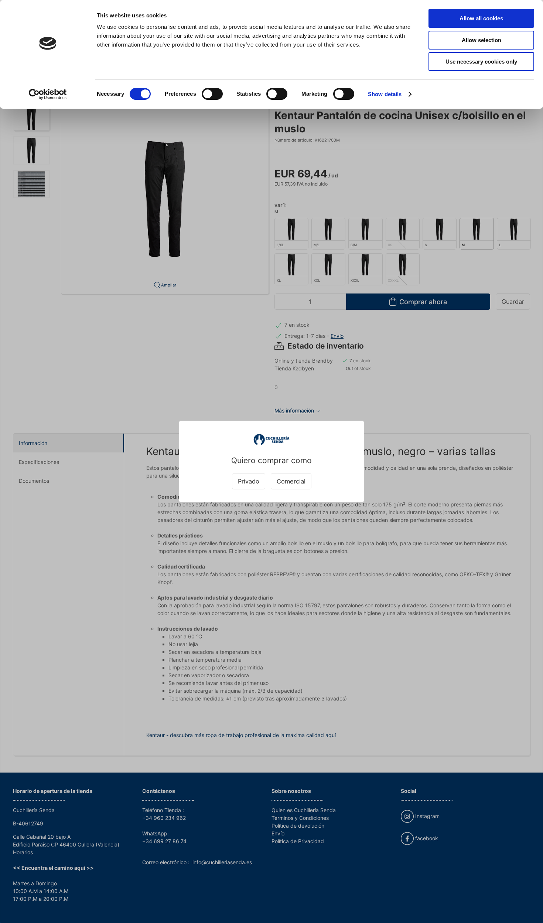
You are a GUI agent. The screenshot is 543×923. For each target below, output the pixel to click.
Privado (248, 481)
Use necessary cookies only (481, 61)
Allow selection (481, 40)
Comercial (291, 481)
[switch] (212, 94)
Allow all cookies (481, 18)
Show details (385, 94)
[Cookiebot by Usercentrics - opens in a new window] (48, 94)
